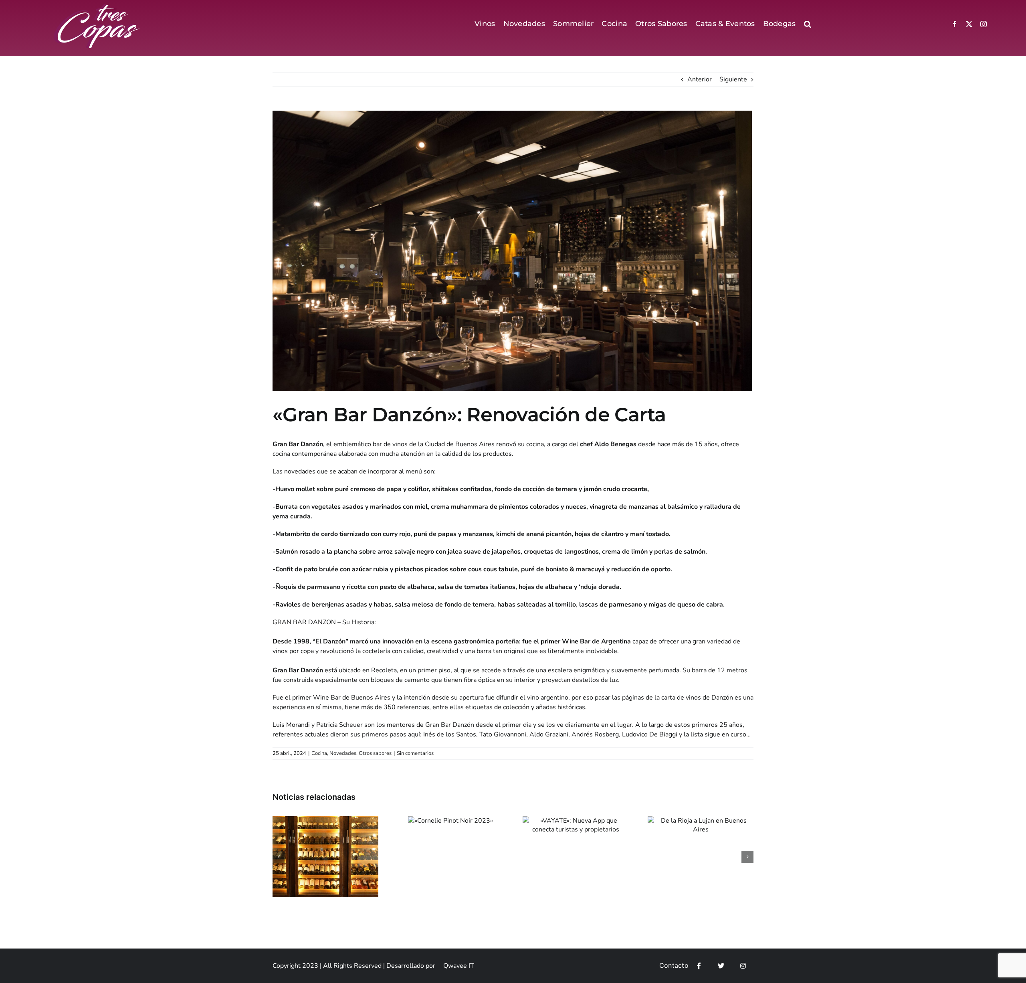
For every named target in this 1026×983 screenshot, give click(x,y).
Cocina (319, 753)
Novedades (342, 753)
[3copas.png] (97, 7)
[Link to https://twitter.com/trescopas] (721, 966)
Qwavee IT (458, 965)
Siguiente (733, 79)
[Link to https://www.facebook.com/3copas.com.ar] (699, 966)
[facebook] (954, 24)
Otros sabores (375, 753)
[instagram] (983, 24)
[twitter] (969, 24)
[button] (807, 24)
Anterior (699, 79)
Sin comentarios (415, 753)
